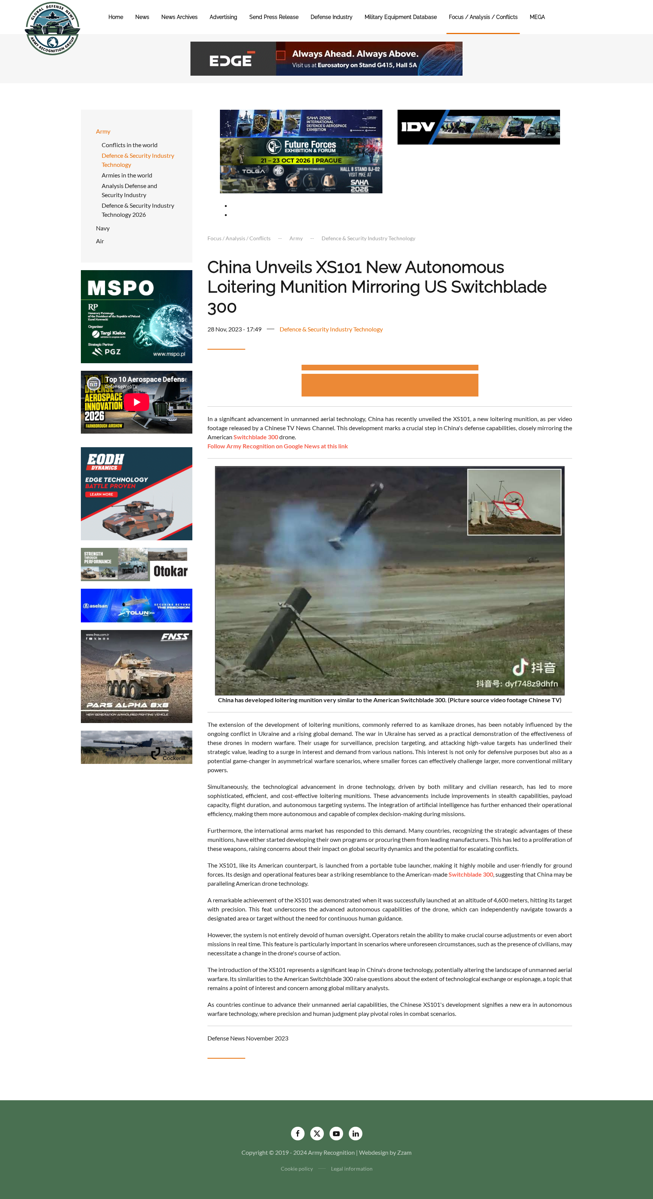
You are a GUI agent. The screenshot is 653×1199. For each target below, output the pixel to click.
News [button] (142, 17)
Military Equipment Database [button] (401, 17)
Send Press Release (274, 17)
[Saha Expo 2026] (301, 122)
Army (103, 131)
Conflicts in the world (130, 144)
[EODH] (136, 492)
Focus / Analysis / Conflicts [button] (483, 17)
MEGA (537, 17)
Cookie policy (297, 1168)
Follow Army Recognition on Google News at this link (277, 445)
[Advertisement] (390, 369)
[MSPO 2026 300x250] (136, 315)
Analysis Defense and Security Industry (129, 190)
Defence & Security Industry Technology (138, 160)
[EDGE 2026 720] (326, 57)
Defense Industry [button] (332, 17)
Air (100, 240)
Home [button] (115, 17)
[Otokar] (136, 563)
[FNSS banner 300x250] (136, 675)
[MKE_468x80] (301, 178)
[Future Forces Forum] (301, 150)
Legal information (352, 1168)
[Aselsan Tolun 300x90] (136, 604)
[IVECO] (479, 126)
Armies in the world (127, 175)
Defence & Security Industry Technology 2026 (138, 210)
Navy (103, 228)
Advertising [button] (223, 17)
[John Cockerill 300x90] (136, 746)
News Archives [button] (179, 17)
